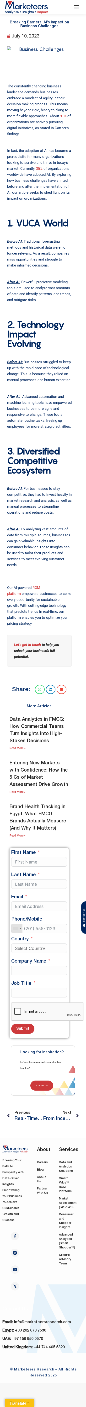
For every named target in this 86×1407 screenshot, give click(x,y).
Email (17, 897)
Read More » (18, 748)
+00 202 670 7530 (30, 1330)
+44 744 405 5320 (49, 1347)
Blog (40, 1169)
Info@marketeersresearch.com (42, 1322)
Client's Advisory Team (65, 1259)
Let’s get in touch (27, 645)
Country (20, 939)
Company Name (28, 961)
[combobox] (16, 928)
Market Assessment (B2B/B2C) (68, 1203)
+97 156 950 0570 (27, 1339)
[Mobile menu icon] (76, 7)
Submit (22, 1028)
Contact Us (42, 1085)
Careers (42, 1162)
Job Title (21, 983)
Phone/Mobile (26, 919)
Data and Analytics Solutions (66, 1166)
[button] (40, 689)
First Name (23, 853)
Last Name (23, 875)
